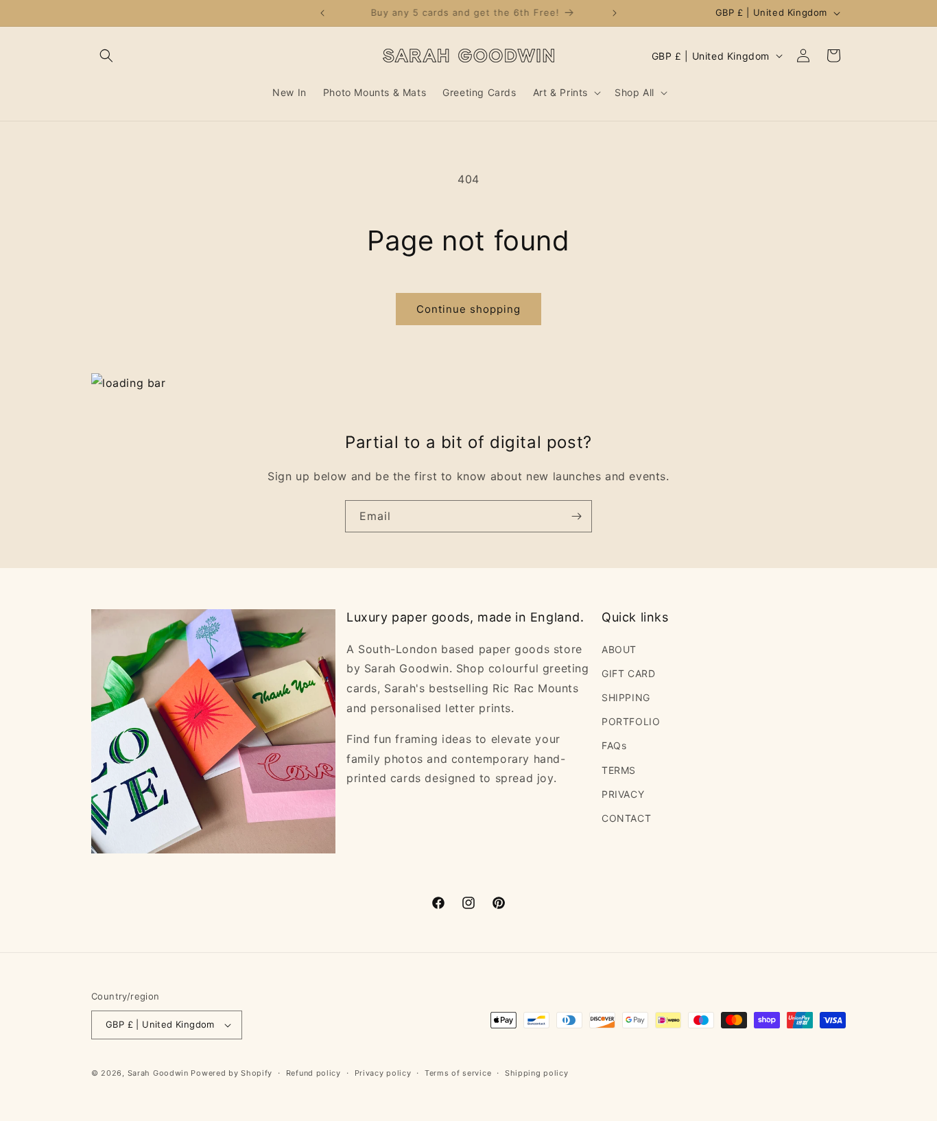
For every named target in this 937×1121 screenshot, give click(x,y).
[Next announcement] (615, 13)
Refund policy (313, 1073)
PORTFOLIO (631, 721)
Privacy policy (383, 1073)
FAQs (614, 745)
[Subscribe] (576, 516)
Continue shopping (468, 309)
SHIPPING (626, 697)
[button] (106, 55)
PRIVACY (623, 794)
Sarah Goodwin (158, 1073)
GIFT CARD (628, 673)
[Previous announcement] (322, 13)
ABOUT (619, 649)
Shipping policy (537, 1073)
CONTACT (626, 818)
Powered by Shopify (231, 1073)
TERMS (619, 770)
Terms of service (458, 1073)
